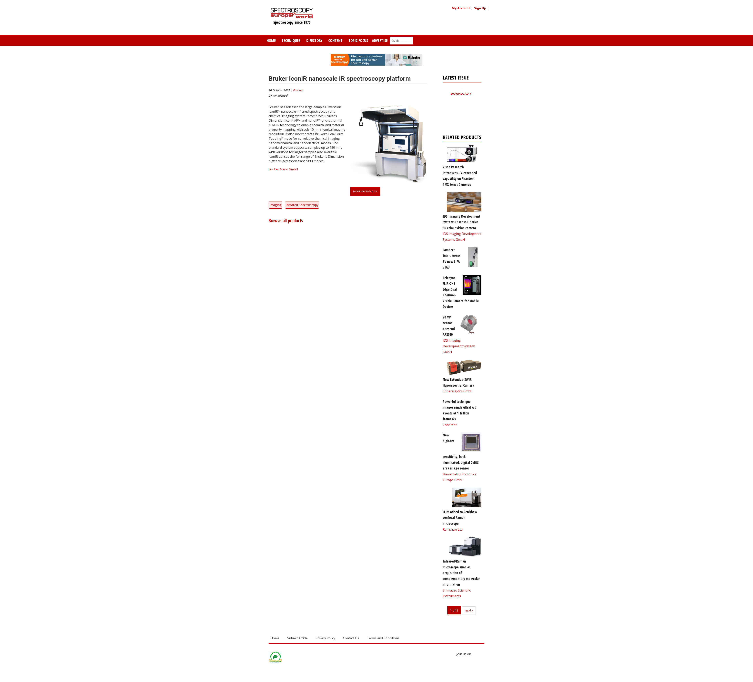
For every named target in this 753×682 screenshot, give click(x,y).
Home (271, 40)
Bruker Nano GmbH (283, 169)
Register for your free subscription (462, 116)
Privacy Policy (325, 638)
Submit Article (297, 638)
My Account (461, 8)
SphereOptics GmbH (458, 391)
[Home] (292, 16)
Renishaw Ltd (452, 529)
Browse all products (286, 221)
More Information (365, 191)
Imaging (275, 205)
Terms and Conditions (383, 638)
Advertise (380, 40)
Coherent (450, 425)
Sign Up (480, 8)
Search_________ (401, 41)
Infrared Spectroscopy (302, 205)
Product (298, 90)
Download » (461, 93)
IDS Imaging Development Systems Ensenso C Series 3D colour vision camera (461, 222)
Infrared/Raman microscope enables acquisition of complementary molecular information (461, 573)
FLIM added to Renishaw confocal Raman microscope (460, 517)
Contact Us (351, 638)
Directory (314, 40)
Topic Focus (358, 40)
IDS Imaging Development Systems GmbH (459, 346)
